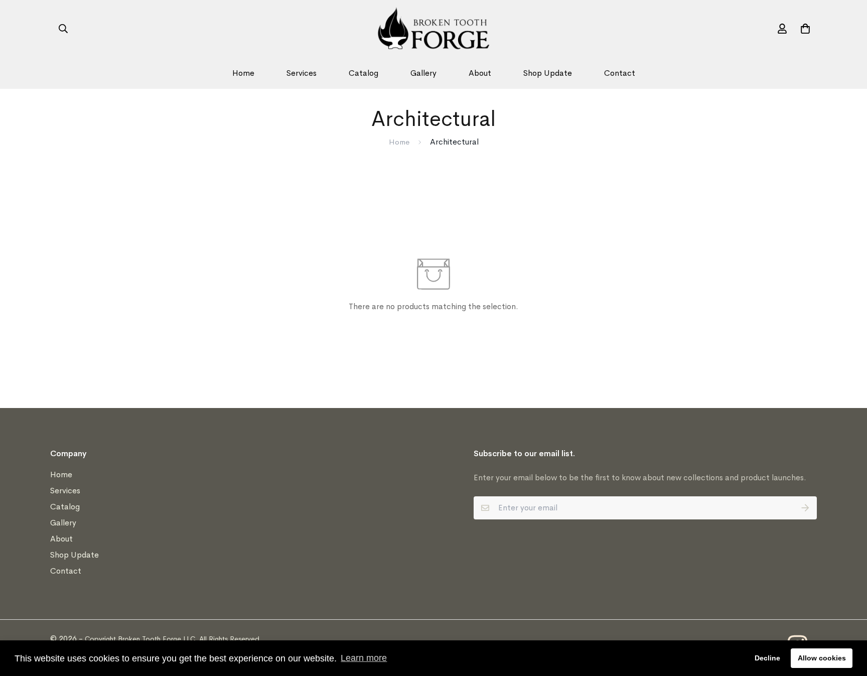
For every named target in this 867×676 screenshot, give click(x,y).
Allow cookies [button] (822, 658)
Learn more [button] (364, 658)
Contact (619, 73)
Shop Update (547, 73)
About (480, 73)
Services (301, 73)
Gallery (423, 73)
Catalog (363, 73)
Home (243, 73)
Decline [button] (767, 658)
